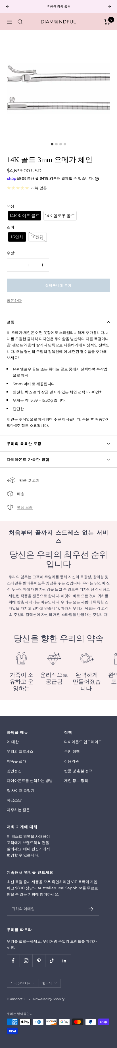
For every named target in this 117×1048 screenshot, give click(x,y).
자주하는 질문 (18, 809)
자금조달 (14, 800)
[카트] (107, 22)
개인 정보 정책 (76, 780)
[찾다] (20, 21)
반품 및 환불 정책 (78, 771)
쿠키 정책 (72, 751)
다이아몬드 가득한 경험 (28, 459)
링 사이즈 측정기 (20, 790)
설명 (11, 322)
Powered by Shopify (48, 999)
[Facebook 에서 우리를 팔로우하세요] (13, 960)
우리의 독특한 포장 (24, 443)
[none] (24, 216)
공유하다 (14, 300)
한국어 (47, 983)
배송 (20, 493)
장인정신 (14, 771)
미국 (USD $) (20, 983)
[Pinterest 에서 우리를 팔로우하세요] (38, 960)
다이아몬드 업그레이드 (83, 741)
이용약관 (71, 761)
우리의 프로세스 (20, 751)
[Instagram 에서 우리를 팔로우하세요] (26, 960)
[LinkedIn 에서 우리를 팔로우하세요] (64, 960)
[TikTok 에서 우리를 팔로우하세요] (51, 960)
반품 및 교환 (29, 480)
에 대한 (13, 741)
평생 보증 (25, 507)
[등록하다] (91, 909)
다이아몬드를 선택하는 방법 (30, 780)
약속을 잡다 (16, 761)
